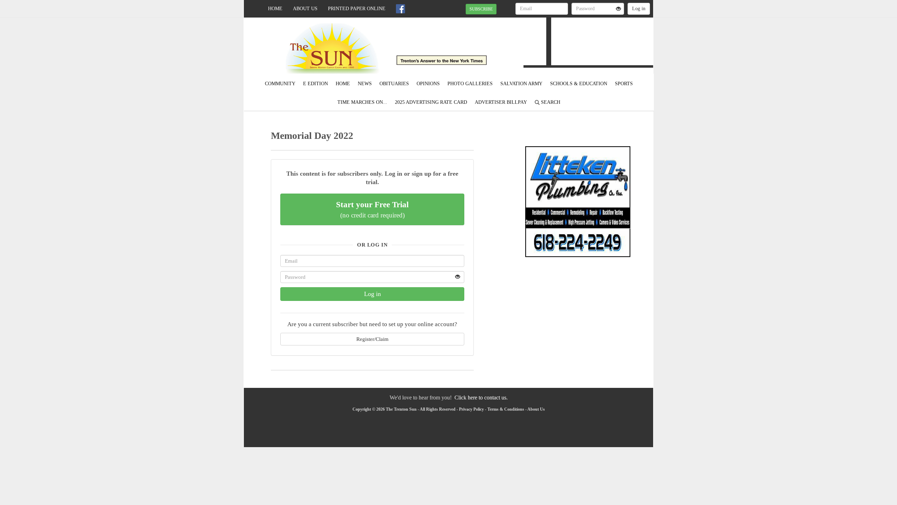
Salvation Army (521, 83)
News (365, 83)
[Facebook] (400, 9)
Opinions (428, 83)
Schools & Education (578, 83)
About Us (305, 8)
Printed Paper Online (356, 8)
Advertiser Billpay (501, 102)
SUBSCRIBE (481, 9)
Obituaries (394, 83)
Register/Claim (372, 339)
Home (275, 8)
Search (550, 102)
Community (280, 83)
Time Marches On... (362, 102)
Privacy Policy (471, 409)
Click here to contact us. (481, 397)
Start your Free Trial (372, 209)
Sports (624, 83)
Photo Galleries (470, 83)
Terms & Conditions (505, 409)
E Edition (315, 83)
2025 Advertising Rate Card (431, 102)
